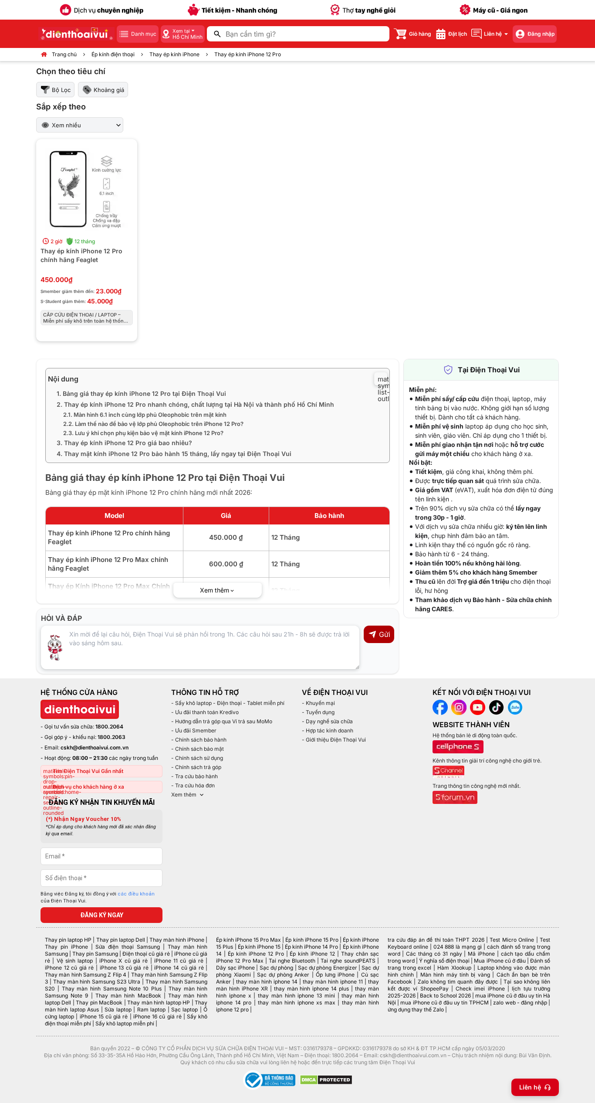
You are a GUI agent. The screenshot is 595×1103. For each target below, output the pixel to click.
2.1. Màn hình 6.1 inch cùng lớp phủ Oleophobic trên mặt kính (145, 414)
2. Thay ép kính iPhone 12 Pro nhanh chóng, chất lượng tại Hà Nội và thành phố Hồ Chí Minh (195, 404)
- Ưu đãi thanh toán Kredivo (205, 712)
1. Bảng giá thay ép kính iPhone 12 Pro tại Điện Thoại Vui (141, 393)
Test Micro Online (512, 939)
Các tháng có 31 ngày (434, 953)
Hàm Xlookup (454, 967)
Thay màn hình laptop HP (158, 1002)
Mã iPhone (481, 953)
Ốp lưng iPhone (335, 974)
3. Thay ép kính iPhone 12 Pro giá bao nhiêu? (124, 442)
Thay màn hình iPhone (176, 939)
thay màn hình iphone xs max (296, 1002)
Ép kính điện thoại (113, 54)
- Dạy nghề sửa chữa (327, 721)
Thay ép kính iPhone (174, 54)
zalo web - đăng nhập (520, 1002)
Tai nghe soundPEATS (348, 960)
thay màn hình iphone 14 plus (311, 988)
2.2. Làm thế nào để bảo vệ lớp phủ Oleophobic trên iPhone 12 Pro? (153, 423)
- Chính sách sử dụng (197, 758)
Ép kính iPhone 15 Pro (311, 939)
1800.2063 (111, 737)
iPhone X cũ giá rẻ (123, 960)
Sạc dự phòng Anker (283, 974)
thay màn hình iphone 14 (267, 981)
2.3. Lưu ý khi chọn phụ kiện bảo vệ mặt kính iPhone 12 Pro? (143, 432)
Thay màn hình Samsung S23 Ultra (96, 981)
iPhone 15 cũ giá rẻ (104, 1016)
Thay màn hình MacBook (128, 995)
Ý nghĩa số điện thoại (444, 960)
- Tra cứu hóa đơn (193, 785)
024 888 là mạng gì (457, 946)
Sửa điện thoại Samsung (127, 946)
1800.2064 (109, 726)
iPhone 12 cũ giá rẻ (69, 967)
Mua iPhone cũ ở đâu (499, 960)
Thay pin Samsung (95, 953)
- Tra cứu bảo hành (194, 776)
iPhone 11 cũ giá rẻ (178, 960)
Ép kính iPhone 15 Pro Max (248, 939)
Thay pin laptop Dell (120, 939)
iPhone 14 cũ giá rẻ (178, 967)
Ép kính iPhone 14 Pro (311, 946)
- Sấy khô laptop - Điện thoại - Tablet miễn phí (227, 703)
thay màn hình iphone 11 (333, 981)
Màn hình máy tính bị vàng (455, 974)
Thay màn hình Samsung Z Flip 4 (85, 974)
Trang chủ (64, 54)
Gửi (384, 634)
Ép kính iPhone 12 (312, 953)
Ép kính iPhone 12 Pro (256, 953)
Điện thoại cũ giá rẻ (146, 953)
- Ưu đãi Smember (193, 730)
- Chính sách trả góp (196, 767)
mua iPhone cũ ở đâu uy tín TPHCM (444, 1002)
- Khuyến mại (318, 703)
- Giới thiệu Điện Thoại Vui (334, 739)
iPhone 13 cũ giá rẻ (124, 967)
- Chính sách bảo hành (199, 739)
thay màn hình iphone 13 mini (296, 995)
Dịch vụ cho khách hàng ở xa (88, 786)
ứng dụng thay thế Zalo (416, 1009)
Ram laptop (151, 1009)
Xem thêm (183, 794)
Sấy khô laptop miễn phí (124, 1023)
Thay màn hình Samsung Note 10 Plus (112, 988)
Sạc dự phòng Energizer (327, 967)
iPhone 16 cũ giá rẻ (157, 1016)
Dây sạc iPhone (235, 967)
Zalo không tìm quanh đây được (458, 981)
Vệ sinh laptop (75, 960)
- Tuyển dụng (318, 712)
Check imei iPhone (480, 988)
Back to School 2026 (445, 995)
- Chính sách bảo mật (197, 749)
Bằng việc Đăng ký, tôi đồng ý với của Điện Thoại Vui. (98, 897)
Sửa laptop (118, 1009)
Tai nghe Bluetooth (292, 960)
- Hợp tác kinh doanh (327, 730)
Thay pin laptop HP (68, 939)
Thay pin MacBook (99, 1002)
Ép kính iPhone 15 (259, 946)
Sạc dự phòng (277, 967)
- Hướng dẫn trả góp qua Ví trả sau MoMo (221, 721)
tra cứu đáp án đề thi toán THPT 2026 (436, 939)
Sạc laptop (184, 1009)
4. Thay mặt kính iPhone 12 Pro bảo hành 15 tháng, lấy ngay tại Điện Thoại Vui (174, 453)
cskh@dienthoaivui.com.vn (94, 747)
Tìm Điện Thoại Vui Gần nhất (88, 771)
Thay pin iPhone (66, 946)
